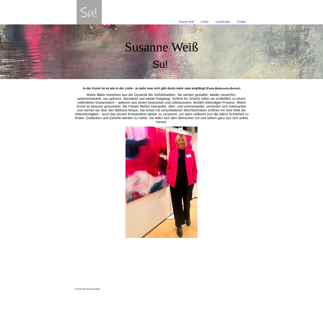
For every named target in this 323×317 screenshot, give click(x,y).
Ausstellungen (222, 21)
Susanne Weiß (186, 21)
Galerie (204, 21)
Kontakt (241, 21)
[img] (161, 51)
